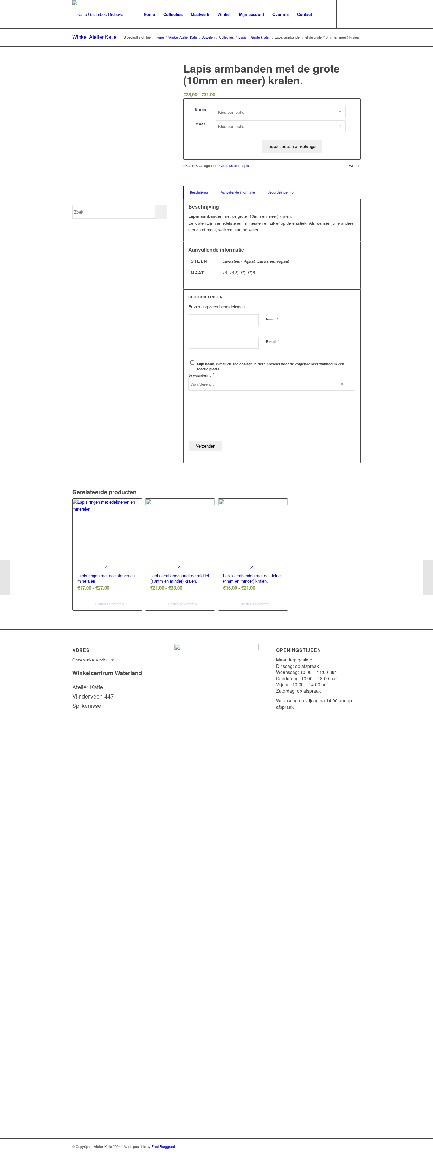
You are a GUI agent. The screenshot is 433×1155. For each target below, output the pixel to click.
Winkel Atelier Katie (94, 37)
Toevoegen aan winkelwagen (292, 146)
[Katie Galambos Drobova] (97, 14)
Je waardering (201, 375)
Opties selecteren (109, 604)
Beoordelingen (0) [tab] (281, 192)
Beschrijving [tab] (199, 192)
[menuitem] (149, 14)
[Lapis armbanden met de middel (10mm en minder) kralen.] (428, 577)
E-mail (272, 341)
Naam (272, 319)
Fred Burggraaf (163, 1146)
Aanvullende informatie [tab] (238, 192)
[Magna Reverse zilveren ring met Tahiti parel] (5, 577)
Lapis (245, 165)
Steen (201, 109)
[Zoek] (322, 14)
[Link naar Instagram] (346, 14)
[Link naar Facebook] (356, 14)
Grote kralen (229, 165)
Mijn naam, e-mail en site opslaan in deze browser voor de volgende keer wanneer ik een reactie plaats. (270, 366)
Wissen (354, 165)
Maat (200, 123)
